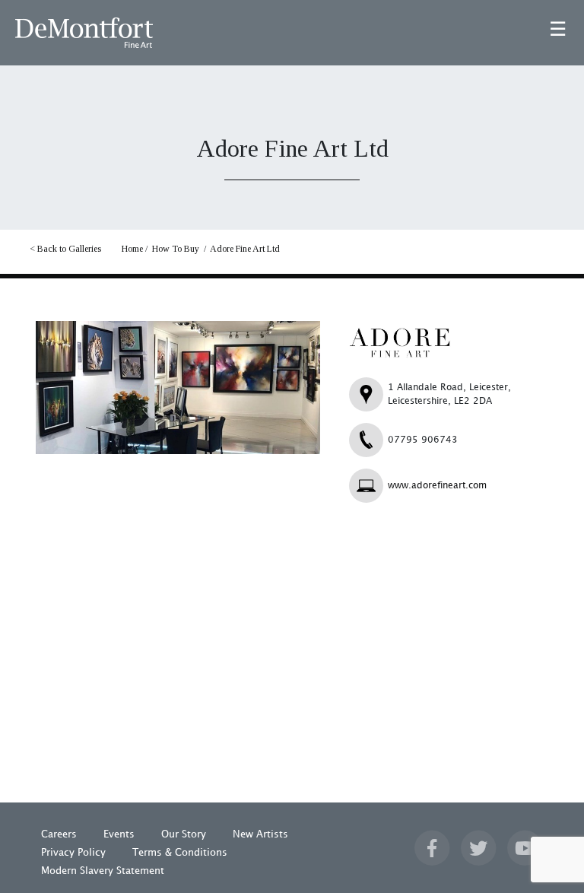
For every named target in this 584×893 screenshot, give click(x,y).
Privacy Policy (73, 852)
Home (132, 248)
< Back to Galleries (65, 248)
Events (119, 834)
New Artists (260, 834)
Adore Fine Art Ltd (245, 248)
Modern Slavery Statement (102, 871)
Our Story (183, 834)
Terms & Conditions (179, 852)
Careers (59, 834)
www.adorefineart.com (437, 485)
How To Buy (175, 248)
